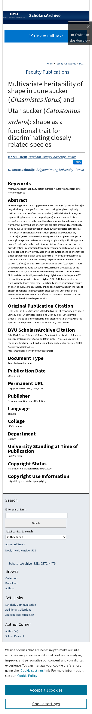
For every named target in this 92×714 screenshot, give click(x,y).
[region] (46, 678)
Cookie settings (32, 670)
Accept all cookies (46, 690)
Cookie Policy (27, 675)
